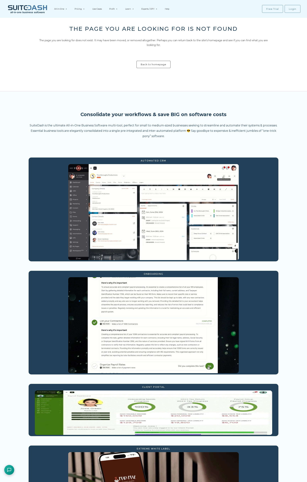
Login (292, 8)
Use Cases (97, 9)
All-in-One (59, 9)
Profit (112, 9)
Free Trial (272, 8)
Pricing (78, 9)
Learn (128, 9)
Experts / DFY (147, 9)
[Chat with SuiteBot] (9, 470)
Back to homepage (153, 64)
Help (167, 9)
